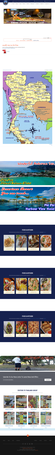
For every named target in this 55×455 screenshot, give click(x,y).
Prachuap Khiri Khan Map (46, 425)
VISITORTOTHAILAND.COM (18, 429)
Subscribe (48, 379)
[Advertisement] (27, 30)
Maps (17, 3)
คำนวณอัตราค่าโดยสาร (6, 48)
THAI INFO (4, 70)
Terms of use (30, 448)
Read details (13, 48)
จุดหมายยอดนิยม (22, 40)
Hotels (28, 3)
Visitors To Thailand (9, 409)
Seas (20, 3)
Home (13, 3)
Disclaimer (24, 448)
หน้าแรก (17, 40)
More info (36, 450)
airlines (35, 440)
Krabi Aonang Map (21, 425)
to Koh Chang (21, 409)
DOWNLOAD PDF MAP (8, 70)
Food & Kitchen (33, 409)
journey (45, 440)
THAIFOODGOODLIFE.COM (39, 429)
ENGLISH (49, 70)
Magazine (9, 411)
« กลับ (51, 145)
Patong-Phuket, (33, 232)
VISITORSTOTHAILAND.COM (25, 429)
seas (13, 440)
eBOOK (50, 440)
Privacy (27, 448)
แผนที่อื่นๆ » (50, 144)
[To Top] (28, 435)
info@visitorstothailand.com (39, 1)
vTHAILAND (13, 429)
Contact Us (47, 3)
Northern (37, 3)
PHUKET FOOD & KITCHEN (33, 429)
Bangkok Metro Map (9, 425)
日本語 (51, 70)
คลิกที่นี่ (8, 51)
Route (24, 3)
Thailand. (44, 232)
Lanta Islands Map (33, 425)
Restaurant (32, 3)
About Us (42, 3)
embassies (18, 440)
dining (40, 440)
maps (9, 440)
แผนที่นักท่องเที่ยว (29, 40)
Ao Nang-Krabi (37, 232)
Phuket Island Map (45, 409)
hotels (4, 440)
